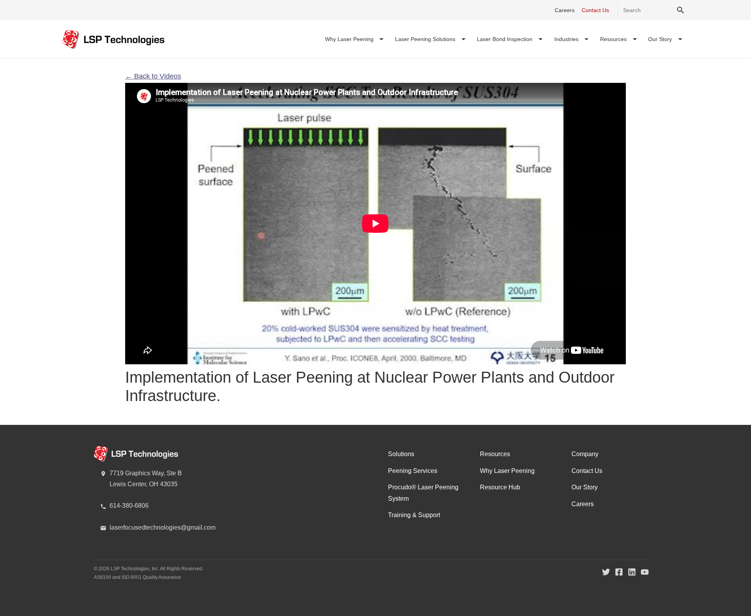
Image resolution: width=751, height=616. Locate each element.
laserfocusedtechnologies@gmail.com (163, 527)
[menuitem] (355, 39)
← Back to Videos (153, 76)
